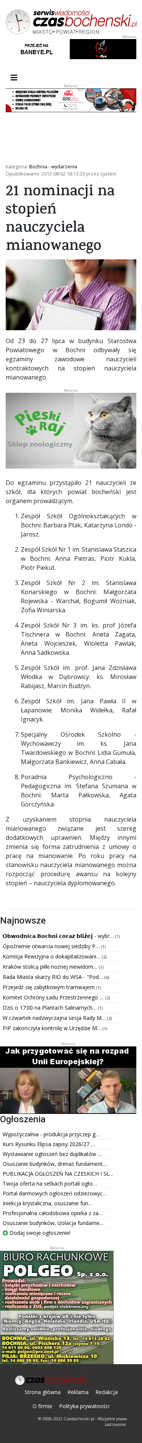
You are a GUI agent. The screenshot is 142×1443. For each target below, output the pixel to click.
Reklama (78, 1392)
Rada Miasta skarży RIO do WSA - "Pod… (54, 976)
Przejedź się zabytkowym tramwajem (49, 987)
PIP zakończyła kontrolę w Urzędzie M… (53, 1028)
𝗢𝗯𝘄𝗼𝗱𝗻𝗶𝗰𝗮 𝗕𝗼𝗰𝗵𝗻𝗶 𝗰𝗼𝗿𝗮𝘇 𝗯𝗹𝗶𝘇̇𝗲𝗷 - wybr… (59, 936)
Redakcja (106, 1392)
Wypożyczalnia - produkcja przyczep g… (51, 1134)
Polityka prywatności (84, 1406)
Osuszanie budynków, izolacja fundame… (53, 1223)
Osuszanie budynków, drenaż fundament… (55, 1163)
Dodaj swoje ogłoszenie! (39, 1232)
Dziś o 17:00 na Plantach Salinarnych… (50, 1007)
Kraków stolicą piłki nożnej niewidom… (51, 966)
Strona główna (43, 1392)
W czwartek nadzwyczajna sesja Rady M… (55, 1017)
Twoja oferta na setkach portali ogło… (50, 1183)
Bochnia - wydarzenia (53, 166)
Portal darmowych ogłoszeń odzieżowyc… (55, 1193)
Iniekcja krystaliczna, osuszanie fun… (47, 1203)
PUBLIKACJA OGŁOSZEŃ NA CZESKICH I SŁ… (58, 1173)
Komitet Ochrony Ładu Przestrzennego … (54, 997)
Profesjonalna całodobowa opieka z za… (53, 1213)
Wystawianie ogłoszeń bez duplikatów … (52, 1154)
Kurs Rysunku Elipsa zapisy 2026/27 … (49, 1144)
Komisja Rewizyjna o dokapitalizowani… (52, 956)
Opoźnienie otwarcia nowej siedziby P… (52, 946)
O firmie (42, 1406)
